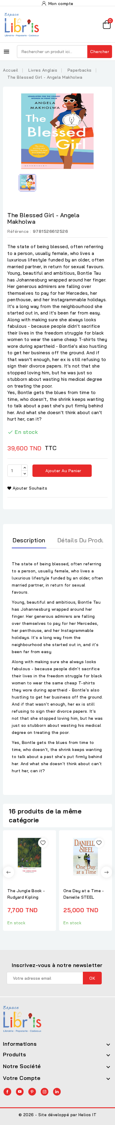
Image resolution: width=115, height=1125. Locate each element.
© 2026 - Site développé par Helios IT (58, 1114)
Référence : (19, 231)
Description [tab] (29, 540)
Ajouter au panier (62, 470)
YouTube (20, 1092)
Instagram (44, 1092)
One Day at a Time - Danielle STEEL (83, 894)
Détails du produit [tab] (83, 540)
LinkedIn (57, 1092)
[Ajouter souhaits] (43, 843)
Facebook (7, 1092)
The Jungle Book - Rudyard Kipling (26, 894)
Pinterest (32, 1092)
